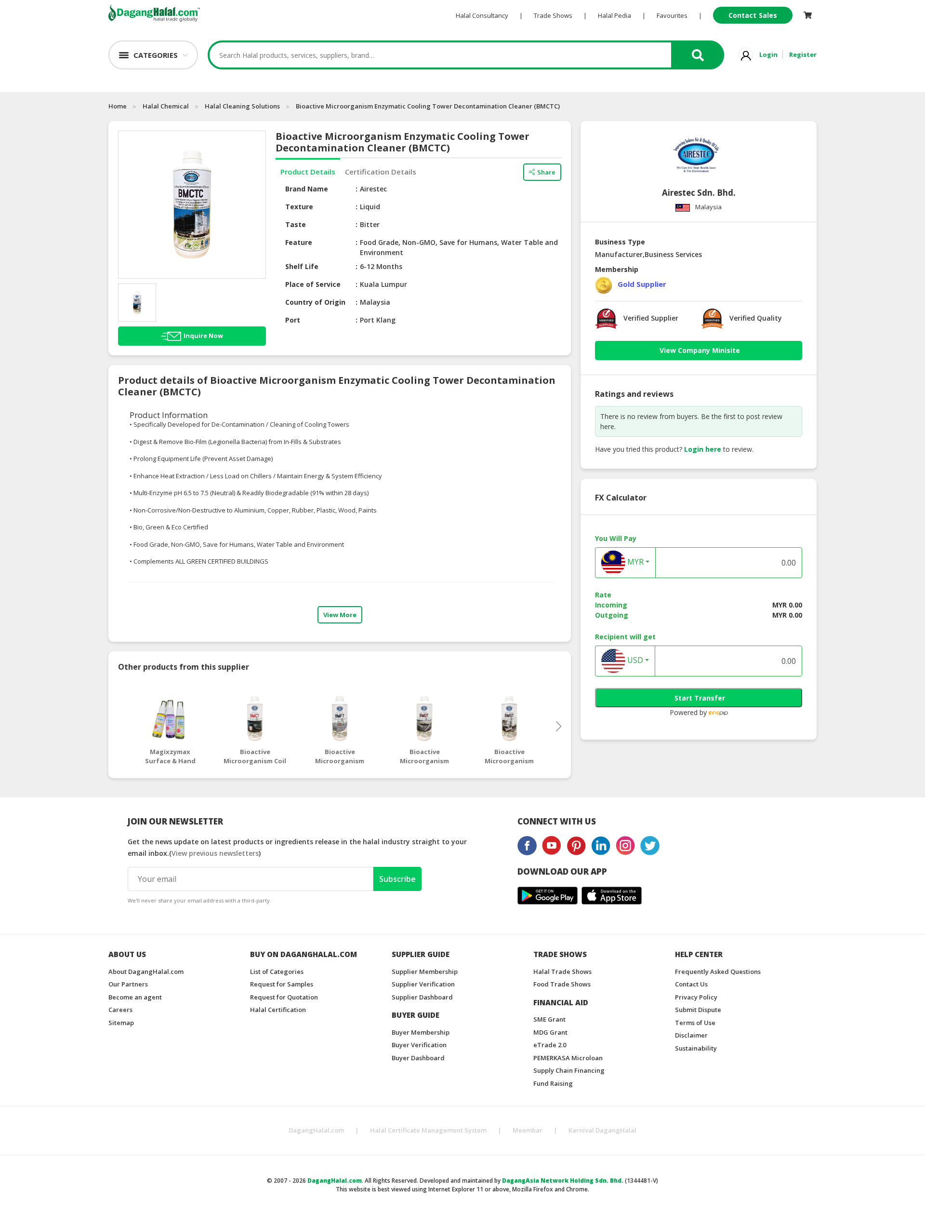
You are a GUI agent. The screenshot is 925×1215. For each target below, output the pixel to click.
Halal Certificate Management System (428, 1130)
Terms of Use (695, 1022)
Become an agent (135, 997)
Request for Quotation (284, 997)
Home (117, 106)
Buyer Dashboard (418, 1057)
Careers (120, 1009)
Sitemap (121, 1022)
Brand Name (306, 188)
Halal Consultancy (482, 15)
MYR (634, 562)
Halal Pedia (614, 15)
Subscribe (397, 879)
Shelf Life (301, 266)
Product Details (307, 171)
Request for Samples (281, 984)
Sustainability (696, 1048)
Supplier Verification (423, 984)
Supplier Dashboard (422, 997)
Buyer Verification (419, 1044)
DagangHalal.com (316, 1130)
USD (634, 660)
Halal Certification (278, 1009)
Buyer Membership (420, 1032)
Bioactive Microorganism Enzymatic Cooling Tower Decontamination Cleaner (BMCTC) (428, 106)
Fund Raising (553, 1083)
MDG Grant (550, 1032)
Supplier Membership (425, 971)
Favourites (672, 15)
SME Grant (549, 1019)
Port (292, 319)
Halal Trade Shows (562, 971)
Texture (299, 206)
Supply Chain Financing (569, 1070)
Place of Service (313, 284)
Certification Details (380, 171)
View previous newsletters (215, 853)
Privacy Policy (696, 997)
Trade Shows (553, 15)
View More (340, 614)
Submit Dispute (698, 1009)
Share (546, 172)
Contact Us (691, 984)
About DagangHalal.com (146, 971)
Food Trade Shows (562, 984)
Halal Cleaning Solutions (242, 106)
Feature (298, 242)
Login (768, 54)
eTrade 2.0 (549, 1044)
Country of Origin (315, 302)
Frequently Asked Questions (718, 971)
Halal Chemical (166, 106)
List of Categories (277, 971)
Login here (702, 449)
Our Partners (128, 984)
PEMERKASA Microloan (568, 1057)
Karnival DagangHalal (602, 1130)
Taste (295, 224)
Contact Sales (752, 15)
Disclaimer (691, 1035)
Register (803, 54)
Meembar (527, 1130)
